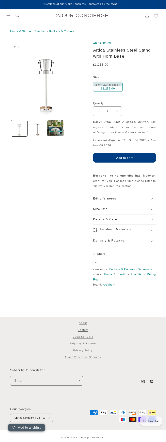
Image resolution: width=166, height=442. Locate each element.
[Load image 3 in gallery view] (55, 128)
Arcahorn (102, 43)
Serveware (145, 269)
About (83, 323)
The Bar (40, 31)
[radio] (108, 87)
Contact (83, 330)
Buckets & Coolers (61, 31)
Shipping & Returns (83, 343)
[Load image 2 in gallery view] (37, 128)
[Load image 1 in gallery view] (19, 128)
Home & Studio (20, 31)
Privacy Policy (83, 350)
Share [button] (101, 253)
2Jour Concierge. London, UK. (88, 437)
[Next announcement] (158, 4)
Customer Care (83, 336)
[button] (8, 15)
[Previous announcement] (7, 4)
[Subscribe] (78, 381)
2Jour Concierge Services (83, 357)
